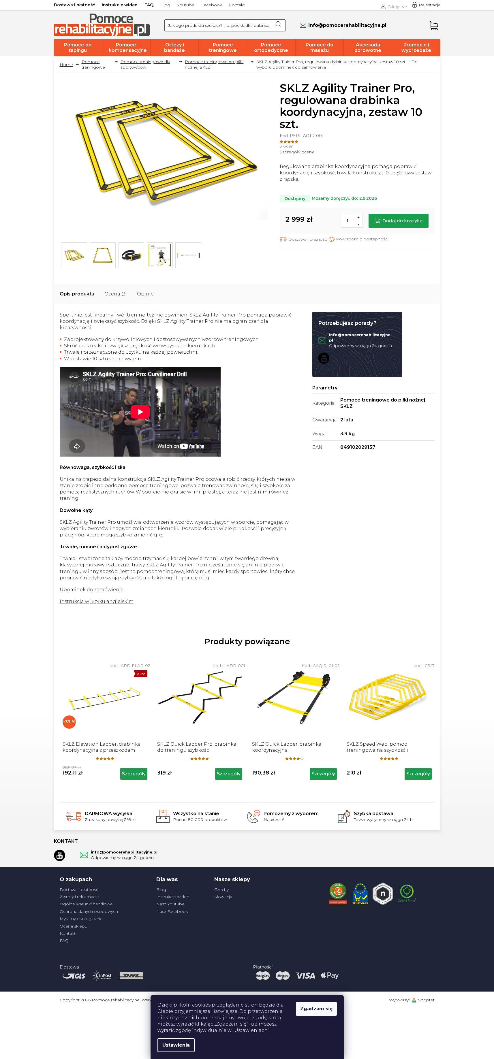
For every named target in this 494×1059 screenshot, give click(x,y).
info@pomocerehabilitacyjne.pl (124, 852)
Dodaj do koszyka (402, 220)
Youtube (185, 4)
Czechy (221, 889)
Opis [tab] (65, 294)
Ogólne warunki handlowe (86, 904)
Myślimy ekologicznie (81, 918)
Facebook (211, 4)
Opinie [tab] (145, 294)
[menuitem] (78, 47)
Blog (165, 4)
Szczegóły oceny (297, 151)
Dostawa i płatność (74, 4)
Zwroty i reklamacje (79, 896)
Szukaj (278, 25)
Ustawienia (176, 1045)
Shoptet (426, 1000)
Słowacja (223, 896)
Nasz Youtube (170, 904)
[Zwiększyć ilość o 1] (358, 217)
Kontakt (237, 4)
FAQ (148, 4)
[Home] (68, 64)
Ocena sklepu (73, 926)
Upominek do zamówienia (92, 589)
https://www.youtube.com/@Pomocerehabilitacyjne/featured (324, 358)
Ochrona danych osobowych (89, 911)
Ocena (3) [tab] (115, 294)
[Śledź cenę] (358, 239)
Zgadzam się (316, 1008)
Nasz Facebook (172, 911)
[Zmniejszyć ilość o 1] (358, 224)
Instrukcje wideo (120, 4)
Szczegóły (134, 774)
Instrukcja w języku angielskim (97, 601)
